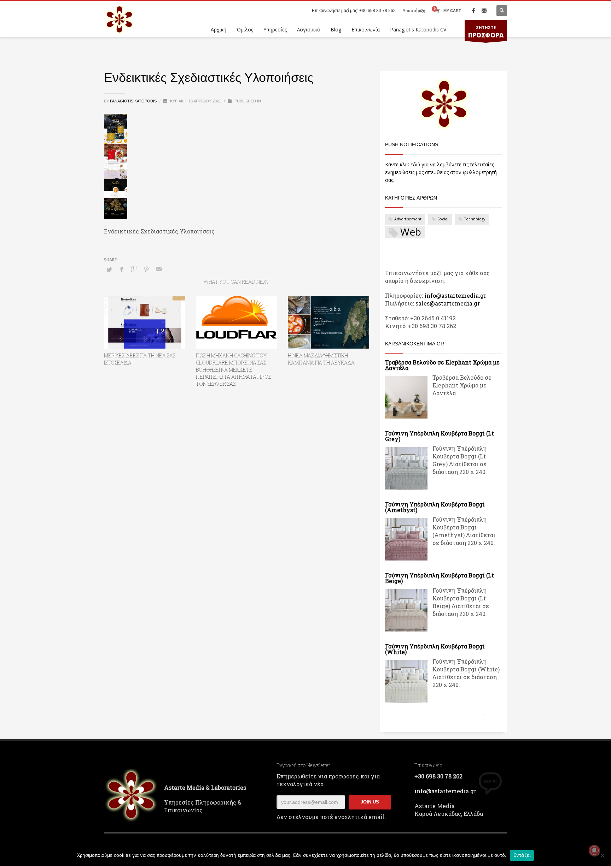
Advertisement (407, 218)
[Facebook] (473, 10)
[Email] (484, 10)
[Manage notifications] (594, 850)
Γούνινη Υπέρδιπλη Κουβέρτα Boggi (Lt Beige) (439, 578)
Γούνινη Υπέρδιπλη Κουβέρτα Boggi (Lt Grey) (439, 436)
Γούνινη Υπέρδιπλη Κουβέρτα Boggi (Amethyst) (435, 507)
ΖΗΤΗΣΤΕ (486, 32)
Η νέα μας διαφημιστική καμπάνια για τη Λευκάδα (321, 359)
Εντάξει (522, 855)
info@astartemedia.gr (455, 295)
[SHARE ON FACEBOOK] (121, 269)
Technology (474, 218)
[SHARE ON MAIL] (158, 269)
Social (442, 218)
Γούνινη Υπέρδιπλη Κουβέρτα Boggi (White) (435, 649)
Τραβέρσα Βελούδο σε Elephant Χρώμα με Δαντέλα (442, 365)
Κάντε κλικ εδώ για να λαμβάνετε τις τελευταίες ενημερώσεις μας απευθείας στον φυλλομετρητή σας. (441, 172)
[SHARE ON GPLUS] (134, 269)
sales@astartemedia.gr (447, 303)
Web (410, 232)
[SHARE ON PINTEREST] (146, 269)
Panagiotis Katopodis (134, 101)
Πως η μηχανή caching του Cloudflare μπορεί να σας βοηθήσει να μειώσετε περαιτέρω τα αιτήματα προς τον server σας (233, 369)
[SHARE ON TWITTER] (109, 269)
